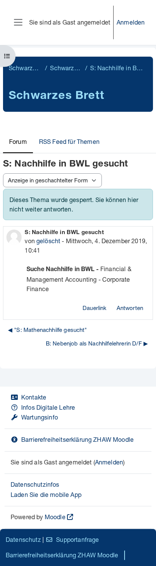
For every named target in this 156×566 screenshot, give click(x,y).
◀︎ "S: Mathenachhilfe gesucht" (47, 329)
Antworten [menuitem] (130, 307)
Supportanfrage (77, 539)
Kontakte (33, 397)
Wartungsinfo (39, 417)
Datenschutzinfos (35, 484)
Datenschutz (23, 539)
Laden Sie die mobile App (46, 494)
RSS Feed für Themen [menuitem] (69, 141)
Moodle (55, 516)
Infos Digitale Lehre (48, 407)
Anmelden (131, 22)
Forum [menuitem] (18, 141)
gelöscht (48, 240)
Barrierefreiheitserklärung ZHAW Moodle (77, 439)
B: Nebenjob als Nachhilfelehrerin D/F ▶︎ (97, 343)
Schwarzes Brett (25, 67)
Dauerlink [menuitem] (94, 307)
